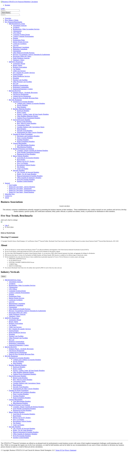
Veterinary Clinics (18, 60)
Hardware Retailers (23, 111)
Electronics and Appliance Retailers (28, 136)
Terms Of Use (59, 450)
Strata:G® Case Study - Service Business (22, 187)
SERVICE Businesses (16, 62)
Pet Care (15, 83)
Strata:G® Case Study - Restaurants (20, 188)
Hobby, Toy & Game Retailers (26, 174)
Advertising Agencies (20, 25)
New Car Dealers (22, 163)
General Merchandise (20, 143)
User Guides (13, 185)
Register (7, 5)
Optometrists (17, 51)
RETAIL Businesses (15, 100)
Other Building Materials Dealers (27, 116)
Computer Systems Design (21, 34)
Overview (8, 18)
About (7, 197)
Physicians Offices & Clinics (22, 56)
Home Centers (21, 112)
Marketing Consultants (20, 49)
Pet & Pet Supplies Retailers (26, 179)
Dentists (15, 38)
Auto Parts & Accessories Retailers (28, 158)
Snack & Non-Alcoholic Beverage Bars (25, 98)
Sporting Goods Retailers (25, 181)
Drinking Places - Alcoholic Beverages (25, 92)
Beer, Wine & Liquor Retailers (26, 123)
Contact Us (8, 196)
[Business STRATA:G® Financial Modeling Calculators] (19, 2)
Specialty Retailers (19, 170)
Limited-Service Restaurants (22, 96)
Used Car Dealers (22, 168)
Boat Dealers (21, 159)
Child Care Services (19, 71)
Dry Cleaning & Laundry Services (24, 72)
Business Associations (20, 67)
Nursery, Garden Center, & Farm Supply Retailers (33, 114)
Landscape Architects (20, 43)
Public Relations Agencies (21, 58)
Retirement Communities (21, 87)
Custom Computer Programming (23, 36)
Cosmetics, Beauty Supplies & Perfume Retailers (32, 150)
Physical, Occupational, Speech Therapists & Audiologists (31, 54)
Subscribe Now (10, 194)
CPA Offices (17, 33)
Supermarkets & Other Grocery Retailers (30, 132)
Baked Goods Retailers (24, 121)
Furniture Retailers (23, 140)
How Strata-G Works (11, 20)
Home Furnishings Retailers (26, 141)
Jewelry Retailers (22, 105)
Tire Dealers (21, 167)
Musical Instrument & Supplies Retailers (30, 176)
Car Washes (16, 69)
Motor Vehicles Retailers (21, 156)
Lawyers (15, 45)
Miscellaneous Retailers (24, 147)
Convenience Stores (23, 125)
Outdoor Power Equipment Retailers (28, 118)
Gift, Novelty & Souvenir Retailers (28, 172)
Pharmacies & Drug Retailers (26, 154)
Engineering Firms (19, 40)
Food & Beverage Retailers (21, 120)
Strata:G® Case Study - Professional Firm (22, 190)
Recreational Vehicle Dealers (26, 165)
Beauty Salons (17, 65)
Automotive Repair (19, 63)
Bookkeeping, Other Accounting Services (26, 29)
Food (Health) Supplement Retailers (28, 152)
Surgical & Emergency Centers (23, 89)
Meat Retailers (21, 129)
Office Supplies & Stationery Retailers (29, 178)
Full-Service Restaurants (20, 94)
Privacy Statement (70, 450)
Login (3, 8)
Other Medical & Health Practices (23, 53)
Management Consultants (21, 47)
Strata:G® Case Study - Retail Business (21, 192)
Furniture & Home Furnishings (23, 134)
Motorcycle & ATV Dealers (26, 161)
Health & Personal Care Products (23, 149)
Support (7, 183)
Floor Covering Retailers (25, 138)
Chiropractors (17, 31)
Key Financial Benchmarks (13, 22)
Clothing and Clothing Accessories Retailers (31, 103)
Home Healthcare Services (21, 76)
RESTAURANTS (15, 91)
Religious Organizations (20, 85)
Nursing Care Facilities (20, 80)
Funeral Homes (18, 74)
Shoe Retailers (21, 107)
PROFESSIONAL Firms (17, 24)
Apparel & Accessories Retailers (23, 101)
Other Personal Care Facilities (22, 82)
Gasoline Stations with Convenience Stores (30, 127)
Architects (16, 27)
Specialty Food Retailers (24, 130)
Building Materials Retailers (22, 109)
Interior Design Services (20, 42)
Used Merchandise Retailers (26, 145)
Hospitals (16, 78)
